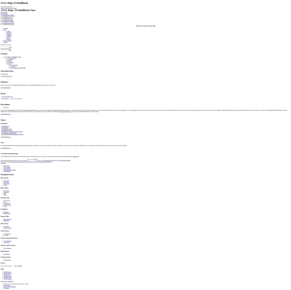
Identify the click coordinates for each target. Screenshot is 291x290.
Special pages (7, 274)
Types (8, 38)
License (5, 42)
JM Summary (7, 254)
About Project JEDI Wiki (10, 286)
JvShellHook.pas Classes (8, 15)
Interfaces (9, 32)
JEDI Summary (7, 219)
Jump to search (13, 8)
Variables (9, 35)
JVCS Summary (7, 248)
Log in (5, 206)
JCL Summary (7, 233)
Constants (9, 36)
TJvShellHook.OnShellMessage (9, 133)
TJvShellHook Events (7, 17)
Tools (5, 194)
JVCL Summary (7, 241)
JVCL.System (4, 13)
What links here (7, 272)
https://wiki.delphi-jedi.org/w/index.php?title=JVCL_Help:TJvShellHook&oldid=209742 (30, 161)
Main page (6, 212)
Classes (8, 31)
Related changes (7, 273)
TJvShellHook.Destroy (6, 130)
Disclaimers (6, 288)
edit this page (75, 156)
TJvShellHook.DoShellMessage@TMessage (12, 131)
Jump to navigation (5, 8)
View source (7, 183)
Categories (3, 163)
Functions (9, 34)
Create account (7, 204)
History (5, 185)
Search (3, 263)
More (5, 193)
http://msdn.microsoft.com (64, 111)
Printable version (8, 276)
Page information (8, 278)
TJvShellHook (5, 126)
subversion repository (65, 160)
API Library (6, 226)
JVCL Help (6, 165)
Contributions (7, 203)
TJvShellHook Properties (8, 23)
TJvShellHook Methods (8, 20)
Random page (7, 213)
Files (5, 29)
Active (82, 145)
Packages (6, 28)
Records (9, 39)
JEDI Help (6, 220)
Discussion (6, 182)
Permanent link (7, 277)
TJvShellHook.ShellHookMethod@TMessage (12, 134)
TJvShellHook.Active (6, 129)
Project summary (8, 40)
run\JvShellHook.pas (6, 76)
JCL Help (6, 235)
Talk (5, 202)
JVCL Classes (4, 12)
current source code (50, 160)
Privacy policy (7, 285)
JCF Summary (7, 260)
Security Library (7, 228)
